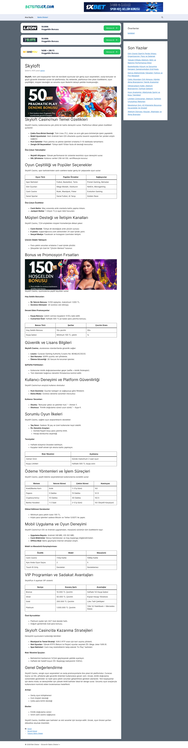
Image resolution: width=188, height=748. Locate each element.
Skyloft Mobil (32, 731)
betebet (131, 33)
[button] (162, 17)
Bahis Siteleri (43, 17)
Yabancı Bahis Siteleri (35, 733)
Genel (29, 729)
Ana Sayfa (29, 17)
